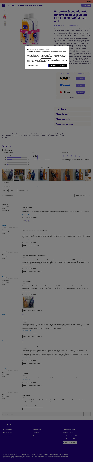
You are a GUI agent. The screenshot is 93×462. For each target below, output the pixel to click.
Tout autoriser (62, 65)
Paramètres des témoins (33, 65)
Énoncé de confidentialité (46, 57)
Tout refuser (53, 65)
